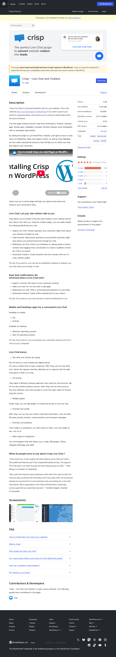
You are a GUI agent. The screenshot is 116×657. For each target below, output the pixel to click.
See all (104, 188)
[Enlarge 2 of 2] (70, 507)
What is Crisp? (15, 544)
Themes (32, 623)
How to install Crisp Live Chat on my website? (28, 537)
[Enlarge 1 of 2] (37, 507)
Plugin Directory (15, 11)
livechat (103, 141)
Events (71, 623)
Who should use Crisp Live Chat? (22, 551)
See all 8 (104, 131)
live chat (96, 141)
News (11, 623)
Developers (53, 626)
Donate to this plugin (86, 230)
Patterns (32, 630)
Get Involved (74, 619)
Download (101, 81)
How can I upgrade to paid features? (24, 565)
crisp (27, 83)
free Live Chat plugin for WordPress (31, 112)
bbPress (93, 626)
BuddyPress (94, 630)
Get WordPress (105, 4)
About (11, 619)
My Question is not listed (19, 573)
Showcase (33, 619)
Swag (72, 630)
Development (40, 92)
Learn (51, 619)
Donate (73, 626)
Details (14, 92)
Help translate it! (74, 18)
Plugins (31, 626)
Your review (82, 188)
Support (103, 92)
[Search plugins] (33, 25)
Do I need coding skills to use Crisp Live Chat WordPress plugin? (36, 558)
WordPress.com (96, 619)
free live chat (101, 136)
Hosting (12, 626)
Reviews (25, 92)
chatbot (92, 136)
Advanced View (84, 147)
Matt (91, 623)
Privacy (12, 630)
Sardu (33, 643)
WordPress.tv (55, 630)
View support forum (86, 207)
